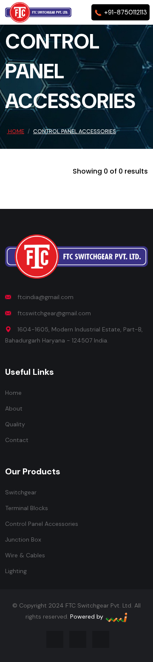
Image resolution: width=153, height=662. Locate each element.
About (14, 408)
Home (15, 131)
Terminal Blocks (26, 508)
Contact (16, 440)
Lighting (16, 571)
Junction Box (23, 539)
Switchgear (21, 492)
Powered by (87, 616)
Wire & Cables (25, 555)
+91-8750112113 (124, 12)
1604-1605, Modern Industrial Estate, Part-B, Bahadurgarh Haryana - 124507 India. (74, 334)
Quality (15, 424)
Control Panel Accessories (41, 524)
